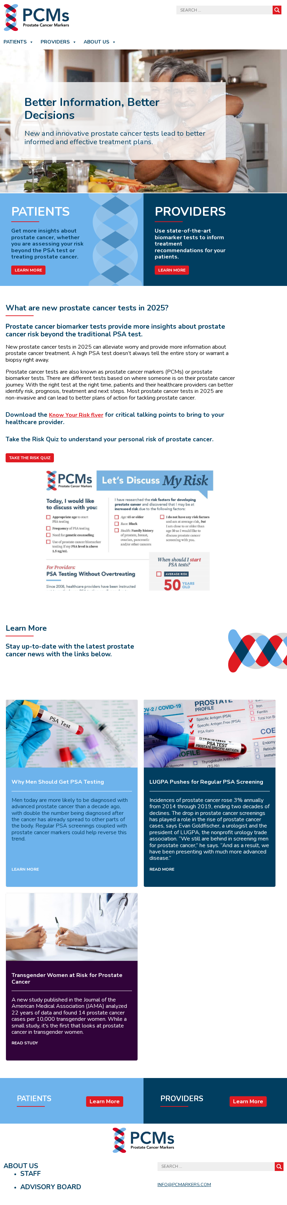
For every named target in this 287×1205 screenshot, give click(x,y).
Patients (15, 42)
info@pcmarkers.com (184, 1184)
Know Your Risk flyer (76, 415)
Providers (55, 42)
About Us (96, 42)
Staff (30, 1173)
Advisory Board (50, 1187)
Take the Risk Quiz (29, 458)
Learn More (28, 270)
